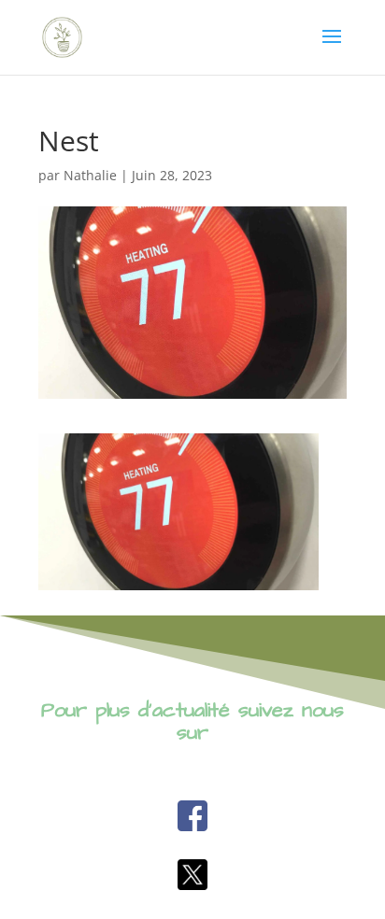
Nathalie (90, 175)
